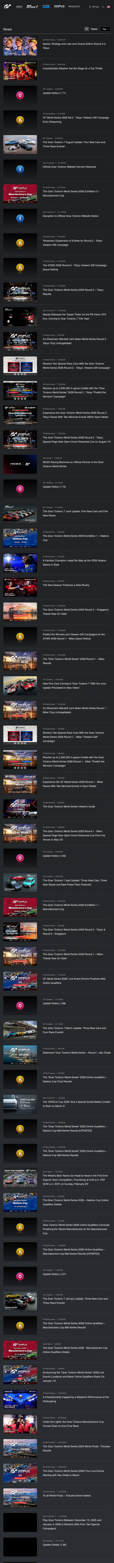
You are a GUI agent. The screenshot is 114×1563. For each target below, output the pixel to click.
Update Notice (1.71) (54, 93)
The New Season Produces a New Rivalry (66, 585)
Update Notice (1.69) (54, 855)
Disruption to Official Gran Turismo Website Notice (70, 216)
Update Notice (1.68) (54, 1003)
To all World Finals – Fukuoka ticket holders (67, 1495)
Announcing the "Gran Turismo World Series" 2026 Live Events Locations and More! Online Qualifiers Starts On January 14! (73, 1376)
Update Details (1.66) (54, 1544)
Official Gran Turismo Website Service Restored (69, 166)
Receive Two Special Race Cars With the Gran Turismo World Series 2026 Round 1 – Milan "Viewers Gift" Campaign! (73, 737)
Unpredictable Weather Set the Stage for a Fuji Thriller (73, 68)
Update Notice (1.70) (54, 486)
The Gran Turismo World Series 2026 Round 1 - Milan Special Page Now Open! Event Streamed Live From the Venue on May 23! (74, 835)
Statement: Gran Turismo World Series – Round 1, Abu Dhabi (77, 1052)
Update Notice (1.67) (54, 1274)
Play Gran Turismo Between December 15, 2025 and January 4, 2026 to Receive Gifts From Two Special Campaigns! (72, 1524)
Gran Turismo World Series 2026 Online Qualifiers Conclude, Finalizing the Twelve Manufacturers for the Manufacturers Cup (76, 1229)
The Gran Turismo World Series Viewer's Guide (69, 806)
